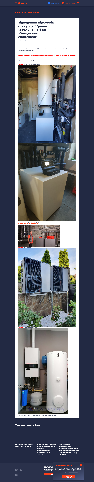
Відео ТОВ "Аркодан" (28, 224)
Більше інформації (73, 472)
